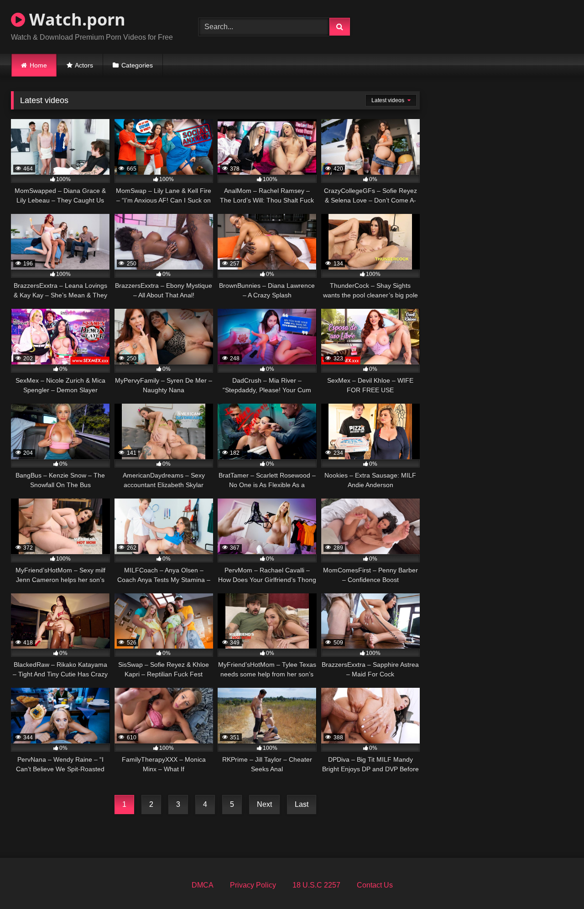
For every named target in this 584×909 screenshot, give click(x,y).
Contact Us (375, 885)
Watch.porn (75, 19)
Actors (84, 65)
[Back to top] (556, 882)
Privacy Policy (253, 885)
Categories (137, 65)
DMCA (203, 885)
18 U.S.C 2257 (316, 885)
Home (38, 65)
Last (301, 804)
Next (264, 804)
